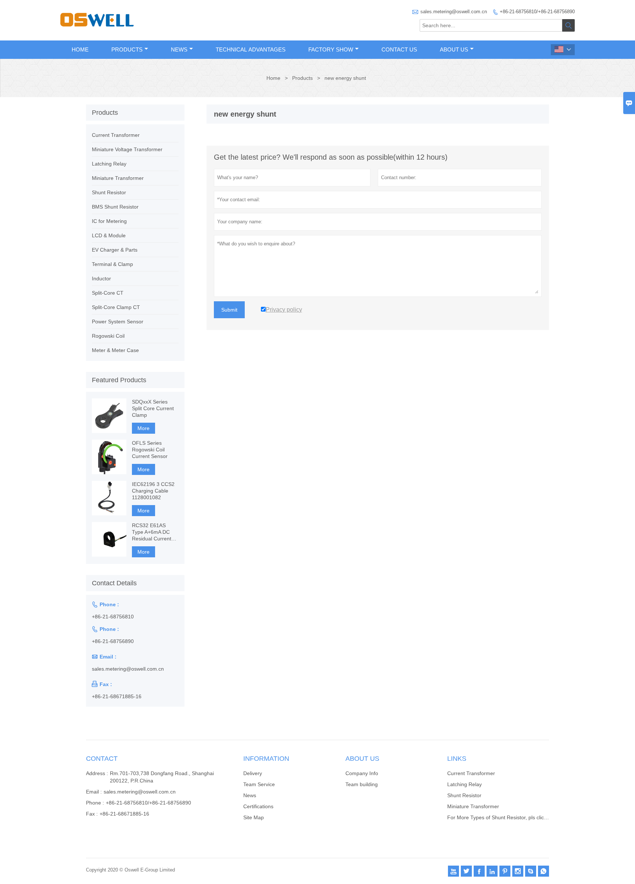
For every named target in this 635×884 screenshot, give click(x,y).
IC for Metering (109, 221)
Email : (94, 792)
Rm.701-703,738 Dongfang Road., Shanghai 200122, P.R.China (162, 777)
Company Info (361, 773)
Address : (97, 773)
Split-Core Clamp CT (116, 307)
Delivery (252, 773)
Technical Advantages (251, 49)
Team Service (259, 784)
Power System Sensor (117, 321)
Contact (102, 758)
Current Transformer (116, 135)
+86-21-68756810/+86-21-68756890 (537, 11)
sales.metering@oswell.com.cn (453, 11)
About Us (454, 49)
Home (80, 49)
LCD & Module (109, 235)
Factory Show (330, 49)
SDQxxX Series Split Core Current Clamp (153, 408)
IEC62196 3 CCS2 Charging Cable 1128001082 (153, 490)
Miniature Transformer (118, 178)
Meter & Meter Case (115, 350)
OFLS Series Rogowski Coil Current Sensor (150, 449)
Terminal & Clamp (112, 264)
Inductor (101, 278)
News (179, 49)
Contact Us (399, 49)
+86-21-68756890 (113, 641)
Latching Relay (109, 164)
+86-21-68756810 (113, 616)
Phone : (95, 803)
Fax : (92, 814)
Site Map (253, 817)
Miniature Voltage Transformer (127, 149)
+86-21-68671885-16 (116, 696)
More (143, 428)
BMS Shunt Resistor (115, 207)
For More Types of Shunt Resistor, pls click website (506, 817)
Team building (361, 784)
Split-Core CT (107, 293)
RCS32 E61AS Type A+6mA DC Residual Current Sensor (151, 532)
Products (127, 49)
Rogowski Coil (108, 336)
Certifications (258, 806)
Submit (229, 310)
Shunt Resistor (109, 192)
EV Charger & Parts (114, 250)
